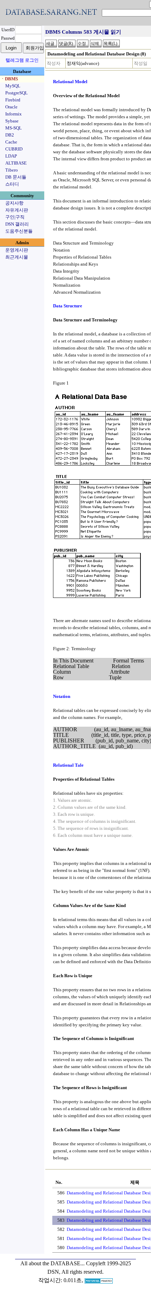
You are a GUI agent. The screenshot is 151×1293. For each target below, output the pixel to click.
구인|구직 (15, 217)
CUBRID (13, 149)
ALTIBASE (16, 163)
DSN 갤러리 (17, 224)
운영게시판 (16, 250)
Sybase (12, 121)
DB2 (9, 135)
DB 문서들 (15, 177)
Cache (11, 142)
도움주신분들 (19, 231)
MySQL (12, 85)
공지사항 (14, 203)
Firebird (12, 99)
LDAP (11, 156)
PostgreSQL (16, 92)
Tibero (11, 170)
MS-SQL (13, 128)
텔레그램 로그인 (22, 60)
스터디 (12, 184)
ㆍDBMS (9, 78)
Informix (13, 113)
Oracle (11, 106)
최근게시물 (16, 257)
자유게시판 (16, 210)
